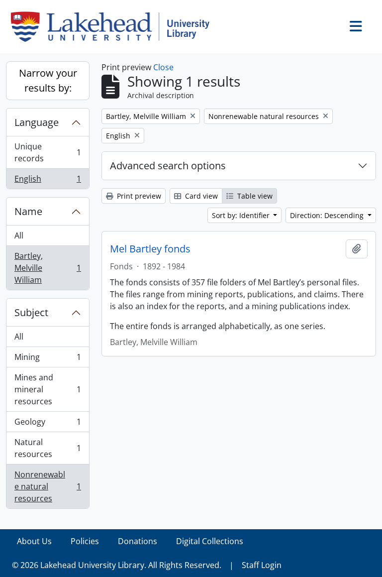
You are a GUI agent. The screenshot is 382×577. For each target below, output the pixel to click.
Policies (85, 541)
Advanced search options (168, 165)
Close (163, 67)
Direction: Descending (328, 215)
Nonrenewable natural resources (47, 486)
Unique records (47, 152)
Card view (200, 196)
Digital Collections (209, 541)
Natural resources (47, 448)
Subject (31, 312)
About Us (34, 541)
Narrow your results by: (48, 80)
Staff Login (262, 565)
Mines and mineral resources (47, 389)
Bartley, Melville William (47, 267)
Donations (137, 541)
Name (28, 211)
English (47, 181)
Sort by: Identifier (242, 215)
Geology (47, 424)
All (18, 235)
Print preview (138, 196)
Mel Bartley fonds (150, 249)
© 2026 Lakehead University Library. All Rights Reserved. (116, 565)
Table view (254, 196)
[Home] (114, 26)
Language (36, 122)
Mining (47, 359)
